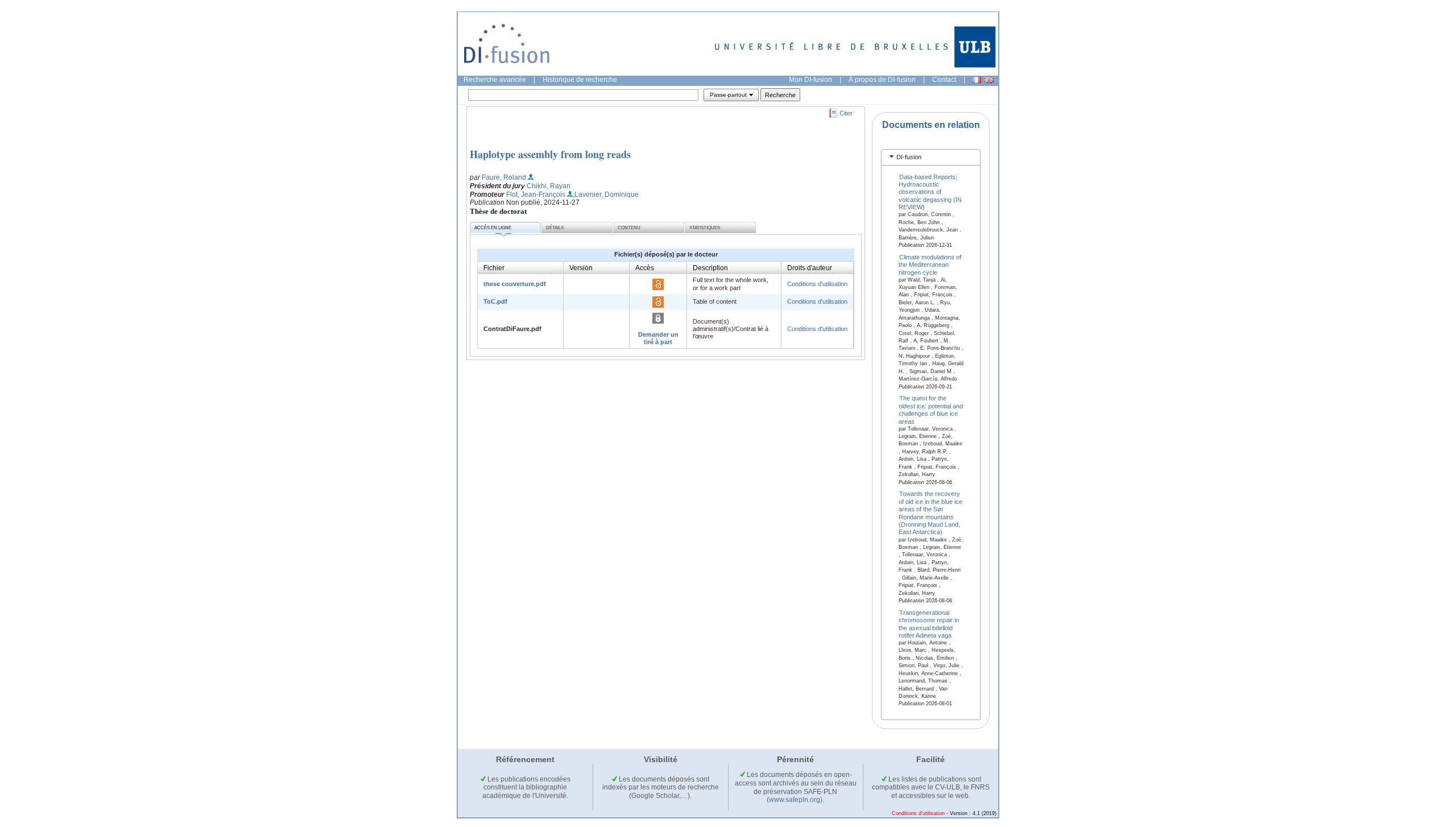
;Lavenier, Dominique (606, 195)
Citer (846, 113)
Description (710, 268)
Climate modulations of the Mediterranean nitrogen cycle (930, 264)
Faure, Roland (504, 177)
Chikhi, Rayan (548, 186)
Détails (555, 227)
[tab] (931, 157)
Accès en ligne (492, 227)
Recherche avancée (495, 80)
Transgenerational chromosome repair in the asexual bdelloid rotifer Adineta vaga (929, 623)
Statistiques (704, 227)
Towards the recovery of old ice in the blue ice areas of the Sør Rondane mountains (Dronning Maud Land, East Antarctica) (930, 512)
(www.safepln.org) (794, 800)
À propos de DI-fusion (882, 80)
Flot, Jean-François (535, 195)
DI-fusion (908, 157)
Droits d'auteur (809, 268)
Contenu (629, 227)
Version (581, 268)
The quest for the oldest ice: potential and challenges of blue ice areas (931, 409)
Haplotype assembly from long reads (550, 154)
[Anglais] (989, 80)
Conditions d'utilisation (817, 283)
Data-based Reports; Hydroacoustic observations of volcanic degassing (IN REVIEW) (930, 191)
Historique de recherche (580, 80)
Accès (644, 268)
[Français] (976, 80)
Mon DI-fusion (810, 80)
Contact (944, 80)
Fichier (493, 268)
